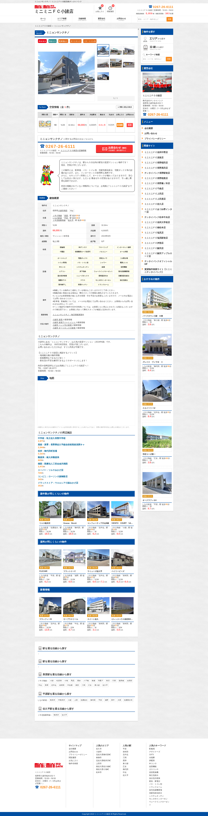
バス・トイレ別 (155, 784)
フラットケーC (69, 571)
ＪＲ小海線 (57, 215)
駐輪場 (152, 749)
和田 (65, 210)
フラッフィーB (45, 619)
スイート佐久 (92, 619)
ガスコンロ (153, 769)
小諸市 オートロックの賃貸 (64, 328)
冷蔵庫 (152, 757)
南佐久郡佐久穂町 (103, 766)
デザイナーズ (154, 752)
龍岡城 (121, 680)
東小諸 (97, 685)
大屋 (119, 700)
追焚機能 (152, 766)
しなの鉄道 (57, 218)
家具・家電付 (154, 781)
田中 (113, 700)
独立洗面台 (153, 775)
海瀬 (93, 680)
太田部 (129, 680)
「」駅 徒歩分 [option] (50, 519)
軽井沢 (52, 700)
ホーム (43, 19)
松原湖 (59, 680)
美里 (66, 215)
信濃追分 (54, 527)
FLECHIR (43, 571)
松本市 (99, 772)
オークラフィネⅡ (149, 500)
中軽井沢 (61, 700)
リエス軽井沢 (44, 523)
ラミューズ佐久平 (94, 571)
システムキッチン (156, 796)
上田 (76, 700)
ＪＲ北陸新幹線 (59, 220)
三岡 (83, 685)
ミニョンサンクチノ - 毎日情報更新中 (68, 314)
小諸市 (61, 210)
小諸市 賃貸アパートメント (64, 322)
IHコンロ (152, 763)
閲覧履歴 (110, 8)
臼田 (114, 680)
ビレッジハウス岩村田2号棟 (122, 619)
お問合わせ (121, 19)
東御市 (99, 757)
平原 (66, 218)
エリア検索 (62, 19)
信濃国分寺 (128, 700)
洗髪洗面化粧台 (155, 793)
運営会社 (101, 19)
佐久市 (99, 749)
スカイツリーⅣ (149, 408)
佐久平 (70, 220)
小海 (66, 680)
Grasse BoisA (70, 523)
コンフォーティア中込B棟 (98, 523)
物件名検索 (73, 763)
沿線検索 (82, 19)
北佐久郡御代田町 (103, 754)
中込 (76, 623)
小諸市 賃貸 (58, 319)
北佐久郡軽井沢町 (103, 760)
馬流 (72, 680)
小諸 (124, 527)
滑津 (46, 685)
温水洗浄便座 (154, 778)
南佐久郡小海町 (102, 769)
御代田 (77, 527)
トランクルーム (155, 787)
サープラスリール (70, 619)
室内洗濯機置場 (155, 790)
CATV (151, 754)
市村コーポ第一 (149, 454)
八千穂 (86, 680)
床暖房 (152, 760)
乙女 (90, 685)
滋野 (76, 575)
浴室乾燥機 (153, 772)
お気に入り (100, 8)
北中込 (101, 527)
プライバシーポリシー (78, 754)
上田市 (99, 763)
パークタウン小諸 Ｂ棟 (153, 316)
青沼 (108, 680)
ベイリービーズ (117, 571)
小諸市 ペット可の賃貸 (62, 325)
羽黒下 (100, 680)
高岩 (79, 680)
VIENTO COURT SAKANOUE (122, 523)
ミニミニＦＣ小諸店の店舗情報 (73, 150)
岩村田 (125, 575)
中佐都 (69, 685)
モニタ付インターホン (158, 799)
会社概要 (72, 749)
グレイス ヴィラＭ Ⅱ (153, 362)
